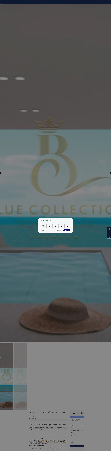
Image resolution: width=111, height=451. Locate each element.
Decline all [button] (59, 230)
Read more (55, 222)
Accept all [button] (67, 230)
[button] (43, 230)
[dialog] (55, 225)
